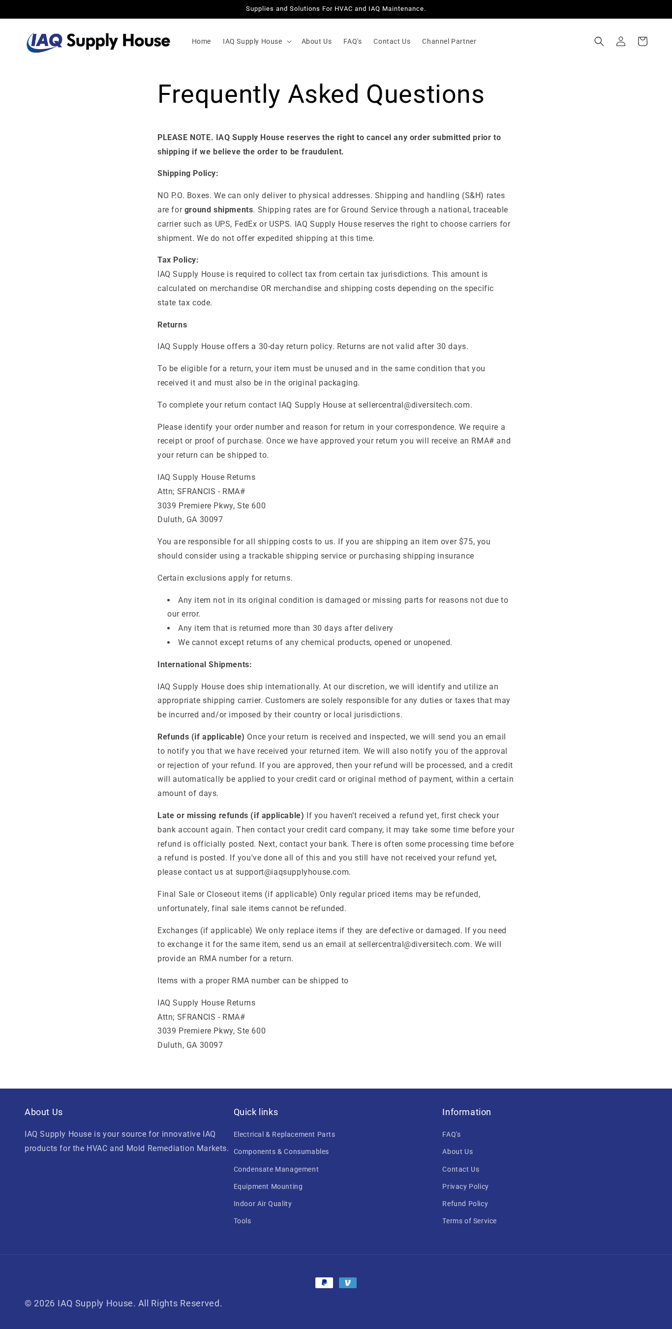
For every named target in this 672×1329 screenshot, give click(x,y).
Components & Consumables (281, 1151)
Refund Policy (465, 1204)
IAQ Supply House (95, 1303)
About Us (457, 1151)
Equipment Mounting (268, 1186)
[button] (256, 41)
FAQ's (451, 1134)
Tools (242, 1221)
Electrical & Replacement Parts (285, 1134)
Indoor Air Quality (263, 1204)
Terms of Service (469, 1221)
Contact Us (460, 1169)
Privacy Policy (465, 1186)
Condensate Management (276, 1169)
